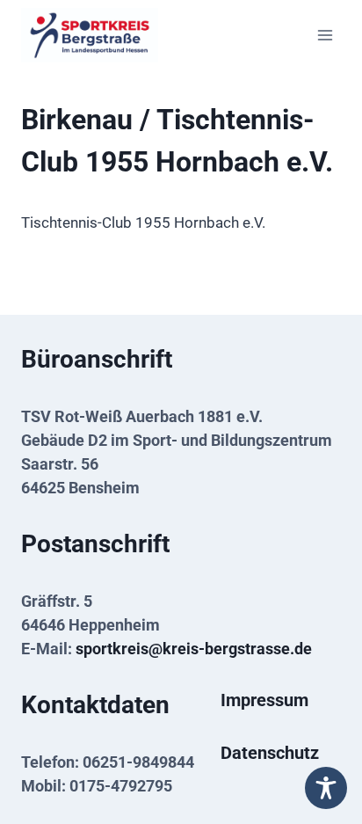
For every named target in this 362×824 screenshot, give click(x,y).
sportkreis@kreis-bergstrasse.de (194, 648)
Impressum (264, 700)
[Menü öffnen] (324, 34)
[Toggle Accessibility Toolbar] (326, 788)
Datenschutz (270, 752)
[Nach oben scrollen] (321, 747)
